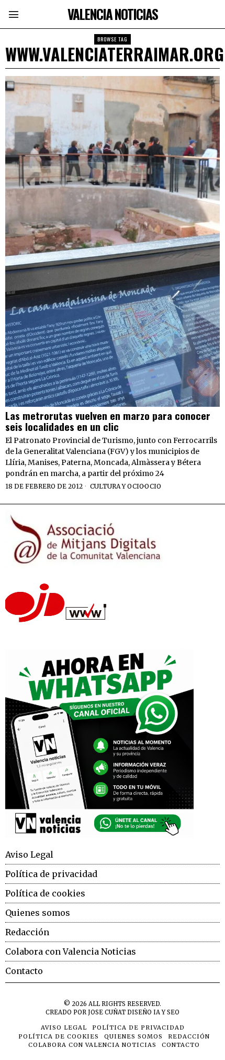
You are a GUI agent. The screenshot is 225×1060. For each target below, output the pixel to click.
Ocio (152, 486)
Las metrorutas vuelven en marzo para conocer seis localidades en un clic (107, 421)
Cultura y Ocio (117, 486)
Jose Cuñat (107, 1012)
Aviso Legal (29, 854)
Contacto (24, 971)
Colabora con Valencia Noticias (70, 951)
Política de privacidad (51, 874)
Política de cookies (45, 893)
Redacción (27, 932)
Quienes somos (37, 912)
